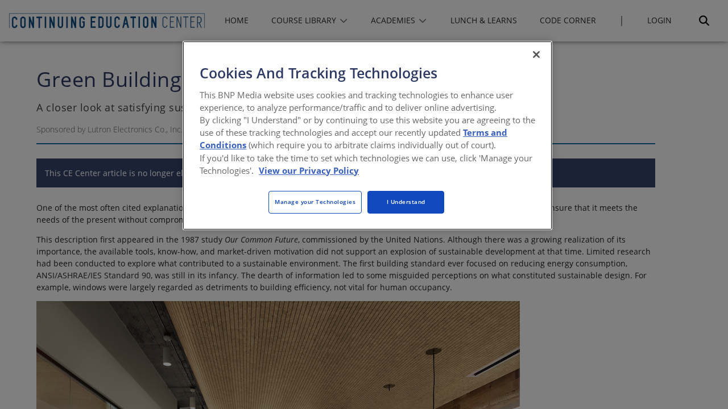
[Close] (536, 54)
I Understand (406, 202)
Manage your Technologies (315, 202)
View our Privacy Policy (309, 170)
